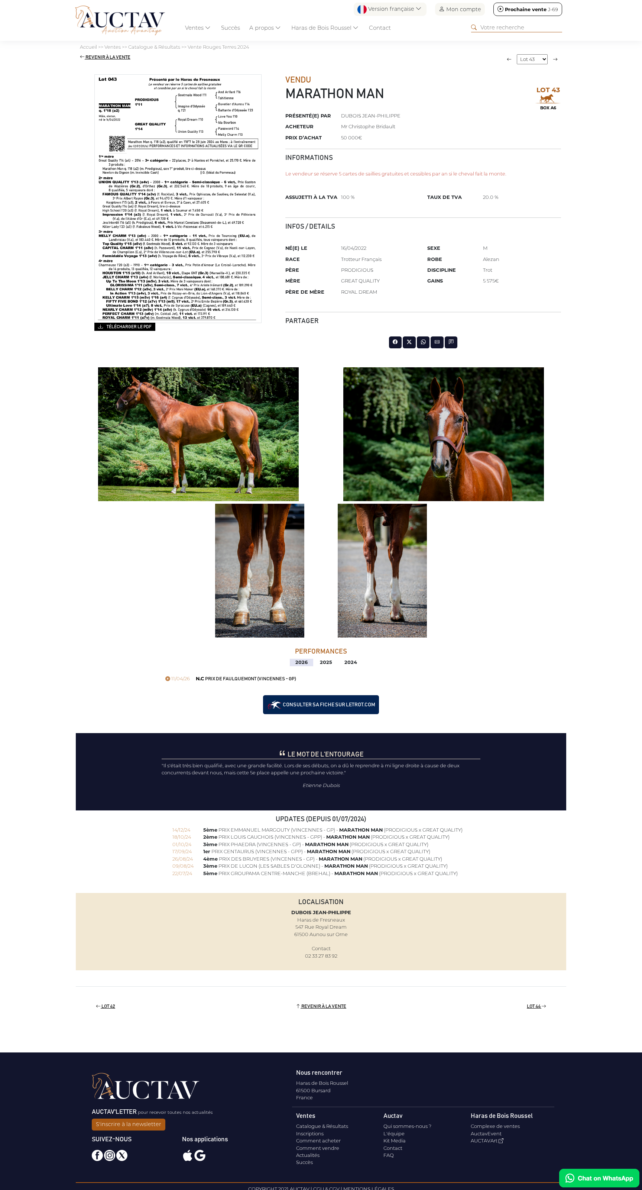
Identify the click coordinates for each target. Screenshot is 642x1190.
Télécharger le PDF (129, 327)
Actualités (308, 1155)
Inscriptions (310, 1133)
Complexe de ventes (495, 1126)
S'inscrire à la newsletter (128, 1124)
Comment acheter (318, 1141)
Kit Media (394, 1141)
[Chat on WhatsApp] (599, 1178)
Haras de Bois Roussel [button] (322, 27)
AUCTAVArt (485, 1141)
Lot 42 (108, 1006)
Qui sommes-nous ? (407, 1126)
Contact (380, 27)
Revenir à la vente (107, 57)
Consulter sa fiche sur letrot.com (328, 704)
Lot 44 (534, 1006)
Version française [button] (391, 9)
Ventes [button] (195, 27)
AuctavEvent (486, 1133)
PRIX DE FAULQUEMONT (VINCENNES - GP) (233, 679)
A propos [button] (262, 27)
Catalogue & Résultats (322, 1126)
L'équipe (394, 1133)
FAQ (388, 1155)
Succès (230, 27)
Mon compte (463, 9)
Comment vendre (317, 1148)
